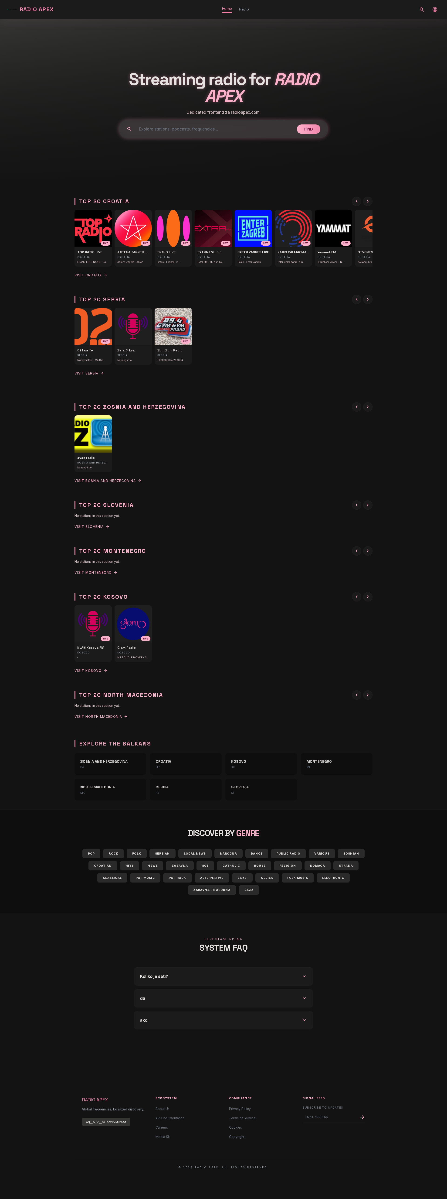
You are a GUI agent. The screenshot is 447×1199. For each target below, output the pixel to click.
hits (130, 865)
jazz (249, 890)
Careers (162, 1127)
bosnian (351, 853)
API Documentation (170, 1118)
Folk (136, 853)
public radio (288, 853)
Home (227, 8)
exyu (242, 877)
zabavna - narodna (211, 890)
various (321, 853)
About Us (162, 1109)
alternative (212, 877)
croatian (103, 865)
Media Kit (163, 1137)
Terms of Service (242, 1118)
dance (257, 853)
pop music (145, 877)
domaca (317, 865)
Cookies (235, 1127)
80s (205, 865)
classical (112, 877)
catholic (231, 865)
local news (195, 853)
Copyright (236, 1137)
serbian (162, 853)
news (153, 865)
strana (346, 865)
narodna (228, 853)
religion (288, 865)
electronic (333, 877)
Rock (113, 853)
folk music (297, 877)
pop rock (177, 877)
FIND (308, 129)
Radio (244, 9)
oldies (267, 877)
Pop (91, 853)
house (260, 865)
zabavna (180, 865)
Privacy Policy (240, 1109)
